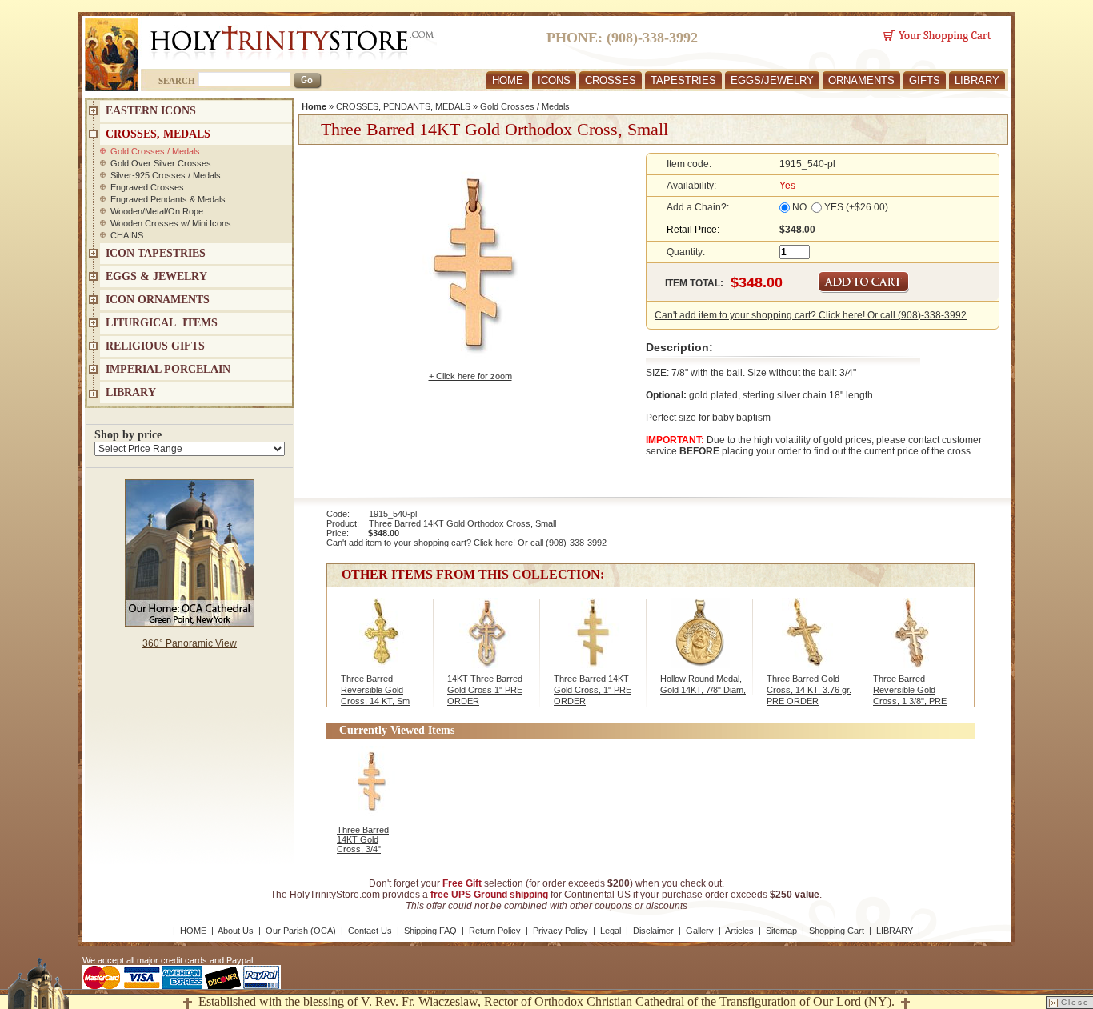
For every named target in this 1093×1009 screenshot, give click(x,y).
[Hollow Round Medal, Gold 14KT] (700, 641)
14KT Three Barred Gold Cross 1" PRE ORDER (484, 690)
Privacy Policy (560, 930)
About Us (236, 930)
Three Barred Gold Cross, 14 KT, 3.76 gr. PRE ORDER (809, 690)
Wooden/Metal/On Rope (156, 211)
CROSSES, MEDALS (158, 134)
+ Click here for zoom (470, 376)
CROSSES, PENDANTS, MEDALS (403, 106)
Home (314, 106)
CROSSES (610, 80)
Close (1075, 1002)
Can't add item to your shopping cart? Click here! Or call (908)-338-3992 (811, 315)
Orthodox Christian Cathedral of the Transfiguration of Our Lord (697, 1001)
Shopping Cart (836, 930)
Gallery (700, 930)
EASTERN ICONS (151, 111)
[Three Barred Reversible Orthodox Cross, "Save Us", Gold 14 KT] (807, 641)
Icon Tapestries (156, 253)
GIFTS (924, 80)
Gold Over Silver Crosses (160, 163)
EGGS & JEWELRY (156, 276)
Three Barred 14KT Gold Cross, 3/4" (363, 839)
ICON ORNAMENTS (158, 300)
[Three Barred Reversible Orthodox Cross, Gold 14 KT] (913, 641)
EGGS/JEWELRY (772, 80)
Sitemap (781, 930)
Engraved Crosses (147, 187)
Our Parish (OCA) (301, 930)
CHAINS (126, 235)
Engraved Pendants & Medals (168, 199)
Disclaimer (653, 930)
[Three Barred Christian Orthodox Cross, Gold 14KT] (487, 641)
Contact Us (370, 930)
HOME (507, 80)
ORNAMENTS (861, 80)
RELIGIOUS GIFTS (155, 346)
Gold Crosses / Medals (525, 106)
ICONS (554, 80)
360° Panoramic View (189, 643)
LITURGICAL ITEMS (162, 323)
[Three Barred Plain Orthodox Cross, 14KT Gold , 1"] (594, 641)
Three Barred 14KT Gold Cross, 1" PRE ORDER (592, 690)
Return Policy (495, 930)
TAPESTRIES (683, 80)
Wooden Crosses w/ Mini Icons (170, 223)
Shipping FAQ (430, 930)
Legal (610, 930)
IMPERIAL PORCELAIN (168, 369)
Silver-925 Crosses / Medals (165, 175)
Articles (739, 930)
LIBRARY (977, 80)
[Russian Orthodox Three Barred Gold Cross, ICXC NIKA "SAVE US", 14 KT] (381, 641)
